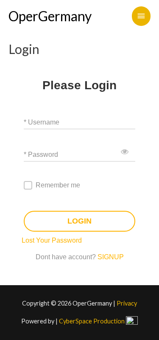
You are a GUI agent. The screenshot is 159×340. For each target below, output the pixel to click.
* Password (41, 154)
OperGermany (50, 16)
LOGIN (79, 221)
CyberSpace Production (92, 321)
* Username (41, 121)
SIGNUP (111, 257)
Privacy (127, 303)
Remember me (58, 185)
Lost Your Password (52, 240)
